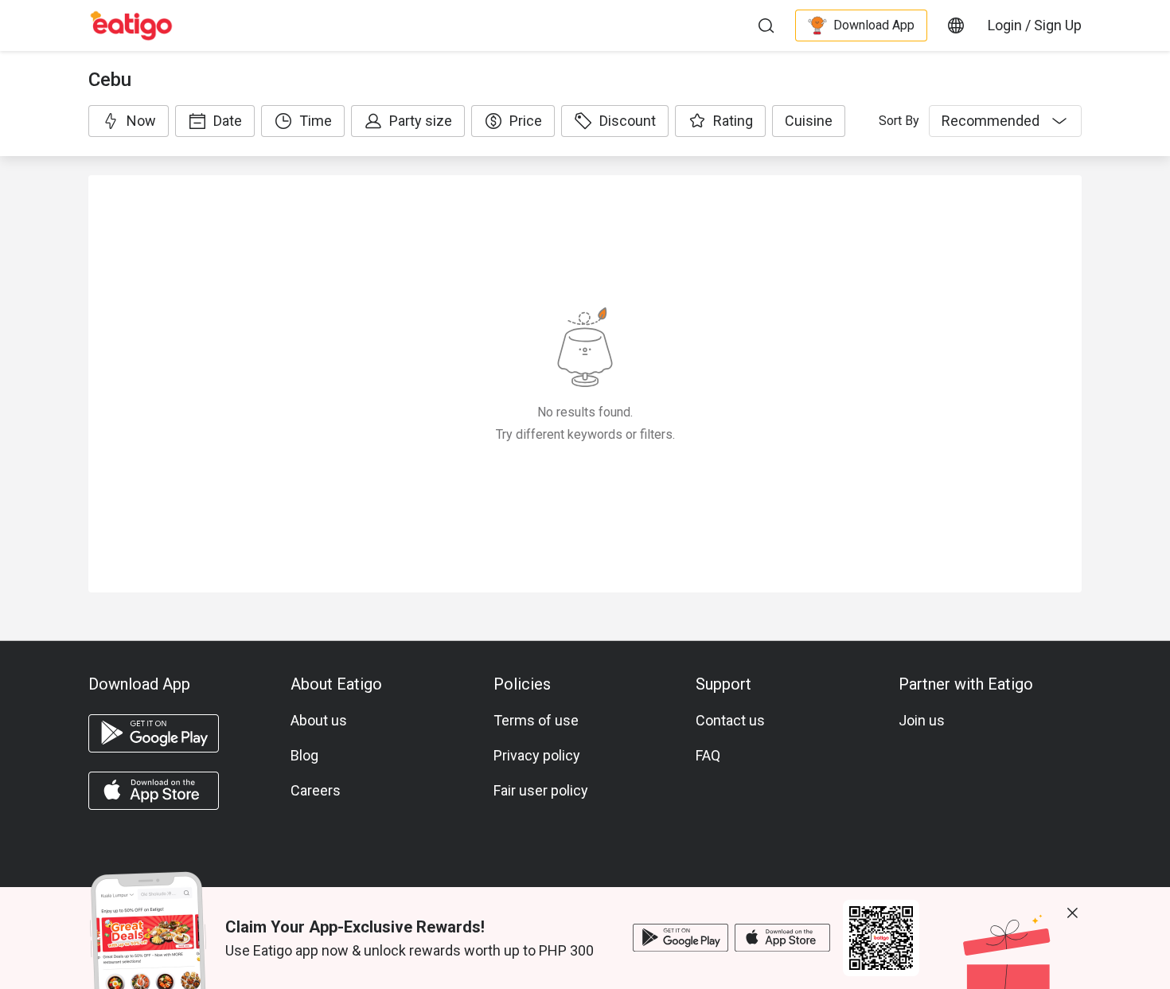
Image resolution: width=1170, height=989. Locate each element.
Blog (304, 755)
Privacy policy (536, 755)
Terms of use (536, 720)
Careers (316, 790)
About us (319, 720)
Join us (922, 720)
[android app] (153, 733)
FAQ (708, 755)
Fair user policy (540, 790)
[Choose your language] (956, 25)
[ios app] (153, 791)
